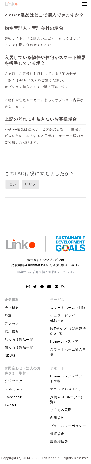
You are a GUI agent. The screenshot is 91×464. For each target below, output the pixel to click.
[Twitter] (35, 286)
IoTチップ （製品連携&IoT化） (68, 331)
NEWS (10, 355)
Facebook (13, 397)
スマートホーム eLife (67, 307)
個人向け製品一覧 (19, 347)
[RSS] (63, 286)
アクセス (12, 323)
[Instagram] (28, 286)
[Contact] (56, 286)
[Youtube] (49, 286)
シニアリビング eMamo (62, 318)
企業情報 (12, 300)
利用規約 (57, 418)
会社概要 (12, 307)
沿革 (8, 315)
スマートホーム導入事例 (68, 351)
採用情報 (12, 331)
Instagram (14, 389)
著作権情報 (59, 442)
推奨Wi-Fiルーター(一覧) (68, 399)
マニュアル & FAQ (65, 389)
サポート (57, 368)
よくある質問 (61, 410)
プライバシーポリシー (68, 426)
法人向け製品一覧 (19, 339)
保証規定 (57, 434)
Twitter (11, 405)
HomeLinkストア (64, 341)
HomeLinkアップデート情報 (68, 378)
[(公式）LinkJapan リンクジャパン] (45, 254)
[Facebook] (42, 286)
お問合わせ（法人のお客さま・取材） (23, 370)
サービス (57, 300)
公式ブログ (14, 381)
